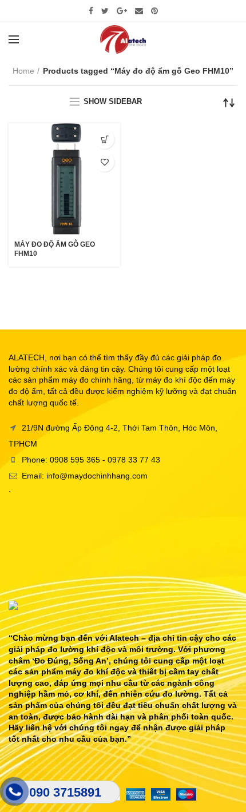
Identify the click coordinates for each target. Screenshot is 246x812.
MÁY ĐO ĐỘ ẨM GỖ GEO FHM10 (54, 249)
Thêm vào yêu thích (104, 162)
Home (23, 70)
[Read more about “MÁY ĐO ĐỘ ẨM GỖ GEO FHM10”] (104, 139)
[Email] (139, 10)
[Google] (122, 10)
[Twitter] (105, 10)
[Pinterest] (154, 10)
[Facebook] (91, 10)
